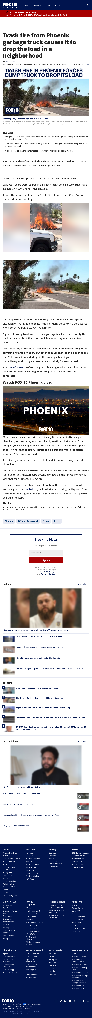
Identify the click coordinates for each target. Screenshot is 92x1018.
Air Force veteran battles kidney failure (23, 787)
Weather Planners (33, 864)
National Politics (78, 864)
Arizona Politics (78, 859)
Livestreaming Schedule (8, 965)
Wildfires (29, 861)
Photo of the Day (32, 975)
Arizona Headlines (10, 853)
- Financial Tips (54, 866)
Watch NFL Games (79, 957)
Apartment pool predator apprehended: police (37, 688)
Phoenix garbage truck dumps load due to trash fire (25, 118)
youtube (70, 1001)
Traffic (5, 892)
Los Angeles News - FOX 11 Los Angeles (56, 906)
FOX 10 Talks (31, 917)
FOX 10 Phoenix (8, 64)
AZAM (5, 856)
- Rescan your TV (78, 928)
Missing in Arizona (10, 927)
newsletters (88, 1001)
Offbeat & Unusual (28, 521)
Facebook (53, 962)
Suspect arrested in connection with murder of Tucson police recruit (36, 630)
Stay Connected (34, 950)
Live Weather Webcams (8, 960)
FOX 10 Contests (32, 954)
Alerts (57, 521)
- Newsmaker (77, 861)
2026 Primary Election (80, 853)
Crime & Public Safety (11, 859)
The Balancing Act (33, 911)
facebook (56, 1001)
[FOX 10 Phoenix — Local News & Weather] (11, 5)
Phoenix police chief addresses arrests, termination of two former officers (31, 815)
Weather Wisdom (32, 876)
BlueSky (52, 971)
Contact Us (76, 911)
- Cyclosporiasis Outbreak (9, 868)
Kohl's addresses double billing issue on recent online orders (40, 647)
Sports (5, 890)
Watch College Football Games (78, 960)
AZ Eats (29, 908)
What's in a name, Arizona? (33, 943)
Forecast (29, 853)
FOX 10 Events (31, 957)
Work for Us (76, 931)
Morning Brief (8, 878)
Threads (52, 968)
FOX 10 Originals (30, 903)
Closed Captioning (79, 908)
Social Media (55, 950)
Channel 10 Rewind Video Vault (10, 912)
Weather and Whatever (31, 938)
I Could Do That (32, 925)
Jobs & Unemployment (55, 860)
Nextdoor (52, 974)
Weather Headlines (33, 859)
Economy (52, 856)
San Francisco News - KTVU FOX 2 (57, 911)
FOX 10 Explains (9, 861)
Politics (76, 849)
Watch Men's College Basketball (80, 976)
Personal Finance (55, 864)
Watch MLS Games (79, 988)
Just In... (7, 584)
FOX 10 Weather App (11, 972)
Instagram (53, 959)
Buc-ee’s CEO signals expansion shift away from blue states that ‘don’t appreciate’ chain (50, 669)
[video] (46, 765)
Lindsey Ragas (10, 62)
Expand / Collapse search (87, 5)
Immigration (7, 872)
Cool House (7, 916)
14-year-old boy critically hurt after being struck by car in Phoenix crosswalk (51, 717)
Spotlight (6, 938)
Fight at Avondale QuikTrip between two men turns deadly (43, 707)
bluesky (79, 1001)
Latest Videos (10, 741)
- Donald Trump (78, 867)
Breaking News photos (32, 971)
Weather (30, 849)
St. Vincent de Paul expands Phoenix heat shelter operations (39, 636)
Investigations (8, 922)
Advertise (75, 905)
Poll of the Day (8, 884)
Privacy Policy (48, 572)
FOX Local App (8, 970)
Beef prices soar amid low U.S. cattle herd (19, 804)
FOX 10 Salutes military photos (32, 965)
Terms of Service (48, 574)
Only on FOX (9, 901)
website (30, 489)
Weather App (31, 870)
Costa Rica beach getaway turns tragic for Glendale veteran (39, 658)
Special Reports (9, 935)
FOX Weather (31, 879)
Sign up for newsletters (30, 960)
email (84, 1001)
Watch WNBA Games (80, 985)
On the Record (31, 928)
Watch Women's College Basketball (79, 981)
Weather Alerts (31, 867)
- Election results (78, 856)
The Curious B (31, 914)
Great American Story (34, 922)
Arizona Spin (7, 905)
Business (52, 853)
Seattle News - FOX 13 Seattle (56, 916)
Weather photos (32, 977)
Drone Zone (7, 919)
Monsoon (29, 856)
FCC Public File (77, 919)
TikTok (51, 957)
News (46, 521)
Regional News (57, 901)
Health (5, 864)
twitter (61, 1001)
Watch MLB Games (79, 964)
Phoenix (18, 64)
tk (74, 1001)
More (57, 5)
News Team (76, 922)
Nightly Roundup (9, 881)
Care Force (7, 908)
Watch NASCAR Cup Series (79, 968)
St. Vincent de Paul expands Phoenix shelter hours (22, 793)
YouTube (52, 954)
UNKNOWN (30, 934)
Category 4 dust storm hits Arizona (16, 826)
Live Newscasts (9, 957)
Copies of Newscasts (80, 914)
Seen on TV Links (9, 887)
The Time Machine (33, 931)
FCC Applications (78, 917)
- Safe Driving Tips (10, 895)
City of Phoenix (17, 367)
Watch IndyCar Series (80, 972)
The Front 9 (30, 919)
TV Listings (76, 925)
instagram (65, 1001)
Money (52, 849)
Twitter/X (52, 965)
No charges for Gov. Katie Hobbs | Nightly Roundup (39, 698)
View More (83, 584)
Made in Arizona (9, 924)
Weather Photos (32, 873)
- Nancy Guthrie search (9, 931)
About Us (77, 901)
